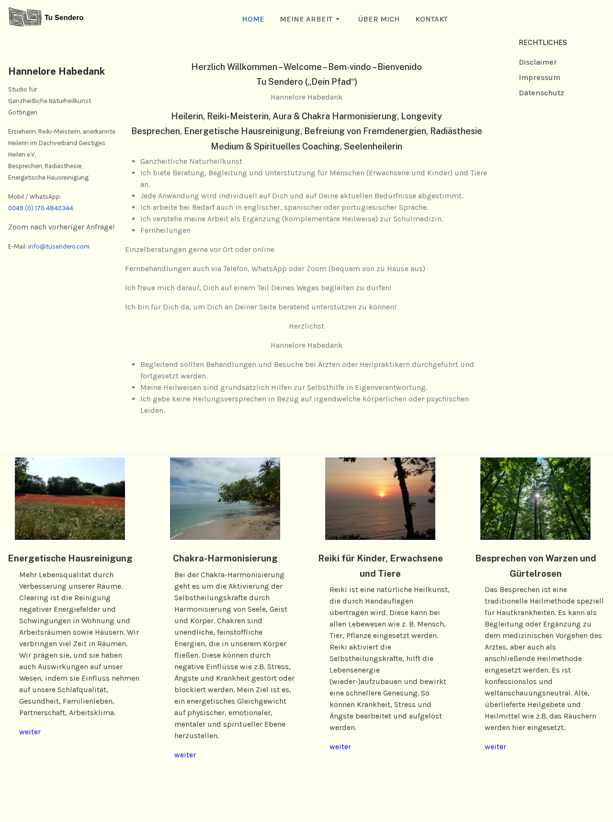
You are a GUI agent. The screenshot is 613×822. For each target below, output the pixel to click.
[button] (311, 19)
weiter (30, 731)
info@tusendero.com (59, 246)
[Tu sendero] (46, 18)
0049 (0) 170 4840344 (40, 208)
